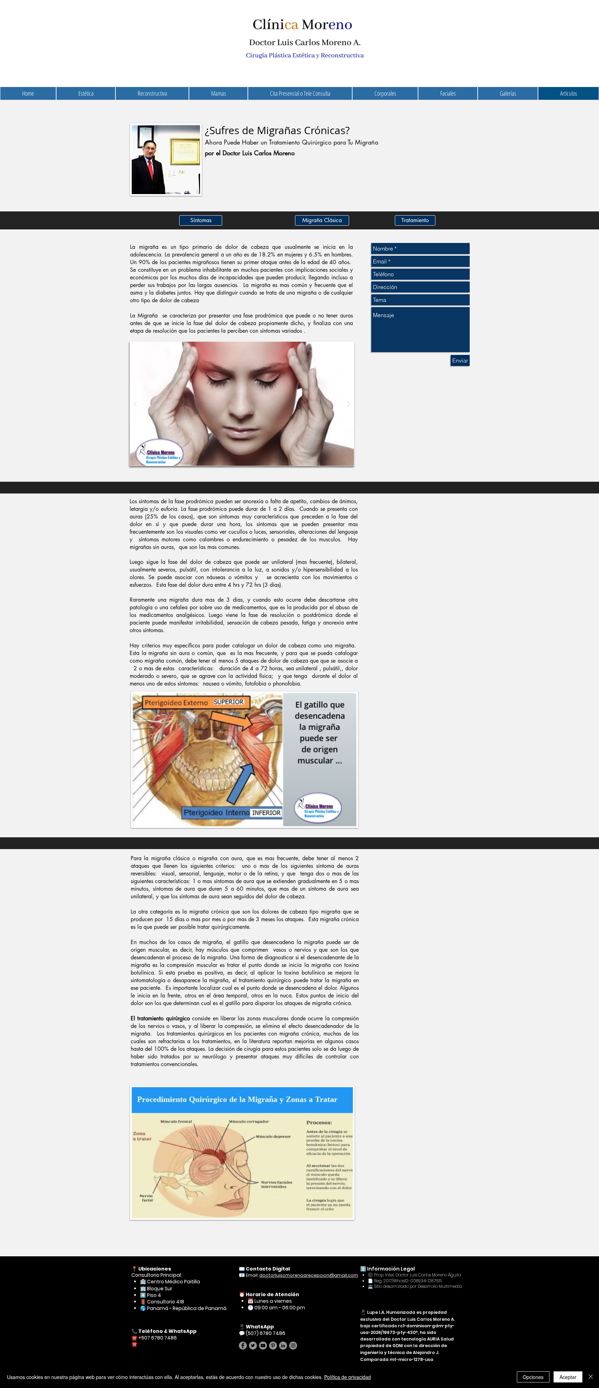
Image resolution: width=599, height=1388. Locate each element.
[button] (242, 404)
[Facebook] (243, 1346)
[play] (337, 347)
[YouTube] (263, 1346)
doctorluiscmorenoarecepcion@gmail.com (308, 1275)
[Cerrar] (591, 1376)
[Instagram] (293, 1346)
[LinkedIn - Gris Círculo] (283, 1346)
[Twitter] (253, 1346)
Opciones (533, 1376)
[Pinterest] (273, 1346)
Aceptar (567, 1376)
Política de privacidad (347, 1376)
